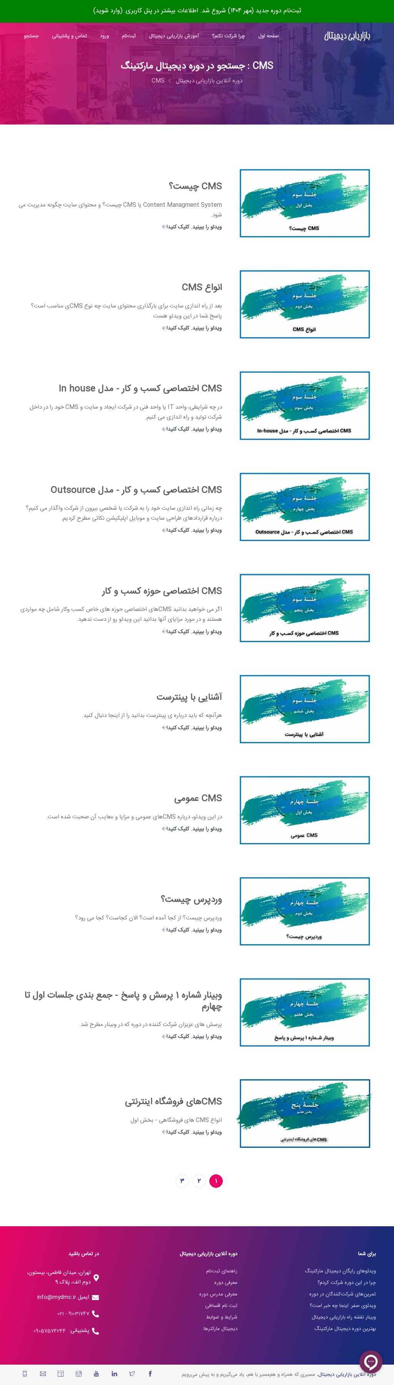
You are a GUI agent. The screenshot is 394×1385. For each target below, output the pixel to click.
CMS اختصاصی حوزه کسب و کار (162, 591)
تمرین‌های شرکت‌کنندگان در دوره (342, 1294)
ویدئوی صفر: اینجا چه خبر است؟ (343, 1306)
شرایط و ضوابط (221, 1317)
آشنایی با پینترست (189, 697)
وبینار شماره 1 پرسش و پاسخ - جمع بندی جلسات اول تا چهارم (123, 1001)
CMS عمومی (198, 798)
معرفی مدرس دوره (218, 1294)
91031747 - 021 (73, 1314)
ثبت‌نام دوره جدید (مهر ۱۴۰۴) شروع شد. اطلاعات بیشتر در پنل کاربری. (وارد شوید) (197, 11)
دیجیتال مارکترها (220, 1329)
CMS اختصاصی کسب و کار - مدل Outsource (136, 490)
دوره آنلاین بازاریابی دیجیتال (209, 81)
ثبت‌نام (129, 36)
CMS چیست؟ (195, 187)
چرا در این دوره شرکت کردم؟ (346, 1283)
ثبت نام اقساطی (221, 1306)
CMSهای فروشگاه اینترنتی (173, 1102)
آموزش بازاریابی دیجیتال (174, 36)
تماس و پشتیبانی (69, 36)
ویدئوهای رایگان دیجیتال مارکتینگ (340, 1271)
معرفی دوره (225, 1283)
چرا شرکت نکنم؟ (228, 36)
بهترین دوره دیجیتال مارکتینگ (345, 1329)
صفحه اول (268, 36)
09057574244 (51, 1331)
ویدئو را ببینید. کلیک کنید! (194, 227)
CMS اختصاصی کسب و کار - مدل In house (140, 389)
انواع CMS (202, 288)
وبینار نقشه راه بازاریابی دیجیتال (344, 1317)
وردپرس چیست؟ (191, 900)
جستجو (31, 36)
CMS (158, 81)
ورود (104, 36)
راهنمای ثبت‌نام (221, 1271)
